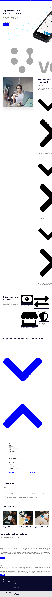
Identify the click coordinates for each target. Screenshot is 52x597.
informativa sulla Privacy (7, 548)
